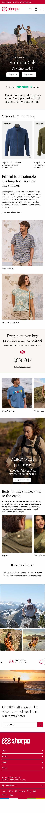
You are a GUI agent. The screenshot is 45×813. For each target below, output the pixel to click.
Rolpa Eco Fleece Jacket (11, 163)
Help (4, 751)
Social (4, 768)
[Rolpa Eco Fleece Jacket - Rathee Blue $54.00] (17, 140)
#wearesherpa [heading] (22, 565)
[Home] (10, 9)
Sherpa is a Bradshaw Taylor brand (14, 780)
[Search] (30, 9)
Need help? (37, 809)
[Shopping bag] (36, 9)
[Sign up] (40, 724)
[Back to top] (42, 785)
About (4, 756)
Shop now (28, 2)
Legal (4, 762)
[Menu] (41, 9)
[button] (22, 606)
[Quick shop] (29, 156)
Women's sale (26, 116)
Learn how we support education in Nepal (22, 345)
